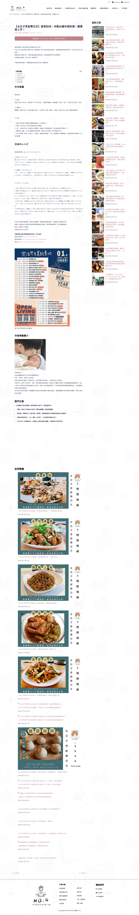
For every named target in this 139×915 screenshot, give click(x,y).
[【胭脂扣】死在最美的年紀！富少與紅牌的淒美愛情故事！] (36, 793)
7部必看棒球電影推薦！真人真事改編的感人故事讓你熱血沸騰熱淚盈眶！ (115, 199)
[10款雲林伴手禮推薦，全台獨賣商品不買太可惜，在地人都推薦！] (98, 240)
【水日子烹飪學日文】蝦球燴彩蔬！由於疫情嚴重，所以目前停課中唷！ (39, 809)
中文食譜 (19, 74)
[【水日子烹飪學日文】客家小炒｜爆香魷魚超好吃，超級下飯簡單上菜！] (50, 675)
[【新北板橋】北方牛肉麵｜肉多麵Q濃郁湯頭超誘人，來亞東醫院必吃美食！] (98, 175)
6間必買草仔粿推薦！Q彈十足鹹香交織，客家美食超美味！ (114, 186)
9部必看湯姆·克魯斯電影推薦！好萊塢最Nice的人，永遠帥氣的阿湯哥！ (115, 55)
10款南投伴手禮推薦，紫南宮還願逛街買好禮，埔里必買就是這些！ (115, 160)
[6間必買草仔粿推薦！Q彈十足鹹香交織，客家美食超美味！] (98, 188)
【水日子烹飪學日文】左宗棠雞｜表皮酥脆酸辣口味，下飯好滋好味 (38, 557)
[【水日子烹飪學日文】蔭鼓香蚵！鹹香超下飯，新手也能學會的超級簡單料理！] (42, 716)
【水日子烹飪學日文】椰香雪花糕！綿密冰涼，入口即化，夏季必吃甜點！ (40, 784)
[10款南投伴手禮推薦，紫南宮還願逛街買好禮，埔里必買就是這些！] (98, 162)
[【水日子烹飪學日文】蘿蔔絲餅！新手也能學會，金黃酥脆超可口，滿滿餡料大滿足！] (50, 748)
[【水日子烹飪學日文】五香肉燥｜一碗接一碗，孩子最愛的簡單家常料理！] (40, 704)
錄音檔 (39, 62)
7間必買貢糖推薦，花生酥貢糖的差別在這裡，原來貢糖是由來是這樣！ (115, 225)
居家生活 (115, 8)
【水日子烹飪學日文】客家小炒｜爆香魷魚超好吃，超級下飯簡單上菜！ (39, 695)
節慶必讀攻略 (104, 8)
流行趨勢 (124, 8)
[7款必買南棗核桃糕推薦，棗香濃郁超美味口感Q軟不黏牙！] (98, 71)
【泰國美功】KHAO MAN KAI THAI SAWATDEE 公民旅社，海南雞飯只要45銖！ (115, 277)
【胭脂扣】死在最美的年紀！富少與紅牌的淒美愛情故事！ (35, 797)
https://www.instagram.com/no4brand (32, 242)
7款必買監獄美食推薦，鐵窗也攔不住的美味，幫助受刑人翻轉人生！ (115, 42)
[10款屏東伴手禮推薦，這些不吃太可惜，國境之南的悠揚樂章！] (98, 214)
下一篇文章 (83, 873)
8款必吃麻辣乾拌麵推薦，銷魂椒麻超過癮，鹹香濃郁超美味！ (115, 94)
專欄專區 (93, 8)
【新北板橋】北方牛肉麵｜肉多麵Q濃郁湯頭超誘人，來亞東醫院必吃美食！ (115, 173)
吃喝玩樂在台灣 (70, 8)
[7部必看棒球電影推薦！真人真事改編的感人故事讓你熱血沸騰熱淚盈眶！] (98, 201)
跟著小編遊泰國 (83, 8)
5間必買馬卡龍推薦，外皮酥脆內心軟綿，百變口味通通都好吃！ (115, 120)
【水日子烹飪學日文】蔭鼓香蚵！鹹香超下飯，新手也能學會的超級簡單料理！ (41, 720)
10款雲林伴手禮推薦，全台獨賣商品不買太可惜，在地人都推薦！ (115, 238)
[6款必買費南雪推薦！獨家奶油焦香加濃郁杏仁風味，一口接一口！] (98, 253)
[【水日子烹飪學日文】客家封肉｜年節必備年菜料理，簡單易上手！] (50, 628)
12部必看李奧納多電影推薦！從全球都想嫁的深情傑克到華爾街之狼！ (115, 264)
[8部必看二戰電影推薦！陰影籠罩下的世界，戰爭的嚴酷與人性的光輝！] (98, 136)
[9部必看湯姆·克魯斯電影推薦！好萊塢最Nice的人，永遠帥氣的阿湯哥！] (98, 58)
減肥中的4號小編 (59, 38)
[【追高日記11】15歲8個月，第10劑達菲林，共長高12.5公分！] (98, 32)
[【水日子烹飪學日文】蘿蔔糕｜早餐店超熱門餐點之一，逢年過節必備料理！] (50, 490)
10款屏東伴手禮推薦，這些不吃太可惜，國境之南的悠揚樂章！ (115, 212)
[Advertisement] (49, 447)
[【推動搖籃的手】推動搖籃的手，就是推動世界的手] (34, 842)
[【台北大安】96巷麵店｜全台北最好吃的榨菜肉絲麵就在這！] (98, 149)
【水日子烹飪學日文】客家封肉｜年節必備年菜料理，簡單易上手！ (38, 649)
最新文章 (49, 8)
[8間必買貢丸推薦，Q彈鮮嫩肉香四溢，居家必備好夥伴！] (98, 110)
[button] (109, 2)
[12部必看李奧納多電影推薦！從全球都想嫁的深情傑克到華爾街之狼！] (98, 266)
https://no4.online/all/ (30, 236)
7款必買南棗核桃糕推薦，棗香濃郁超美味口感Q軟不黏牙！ (114, 68)
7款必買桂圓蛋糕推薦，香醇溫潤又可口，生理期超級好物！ (114, 81)
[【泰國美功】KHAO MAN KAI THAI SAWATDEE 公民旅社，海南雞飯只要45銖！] (98, 280)
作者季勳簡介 (21, 78)
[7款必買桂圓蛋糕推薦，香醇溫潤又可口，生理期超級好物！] (98, 84)
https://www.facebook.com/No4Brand (33, 239)
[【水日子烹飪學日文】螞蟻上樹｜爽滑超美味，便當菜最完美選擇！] (50, 582)
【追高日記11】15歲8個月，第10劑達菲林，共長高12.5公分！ (115, 29)
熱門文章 (19, 80)
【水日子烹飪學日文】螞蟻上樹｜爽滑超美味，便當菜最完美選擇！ (38, 603)
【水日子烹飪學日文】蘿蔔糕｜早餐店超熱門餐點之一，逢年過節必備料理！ (40, 511)
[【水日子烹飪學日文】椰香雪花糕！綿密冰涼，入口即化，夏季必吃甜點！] (40, 780)
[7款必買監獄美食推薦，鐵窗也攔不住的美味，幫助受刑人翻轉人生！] (98, 45)
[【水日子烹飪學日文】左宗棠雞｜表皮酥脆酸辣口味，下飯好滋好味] (50, 536)
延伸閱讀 (19, 82)
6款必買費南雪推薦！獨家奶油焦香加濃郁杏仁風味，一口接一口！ (115, 251)
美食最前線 (58, 8)
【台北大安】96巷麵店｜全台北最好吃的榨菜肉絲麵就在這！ (115, 147)
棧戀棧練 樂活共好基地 (21, 229)
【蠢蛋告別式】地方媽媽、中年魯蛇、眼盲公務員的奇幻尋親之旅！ (38, 858)
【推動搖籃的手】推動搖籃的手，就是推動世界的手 (33, 846)
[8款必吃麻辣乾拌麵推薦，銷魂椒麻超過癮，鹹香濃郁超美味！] (98, 97)
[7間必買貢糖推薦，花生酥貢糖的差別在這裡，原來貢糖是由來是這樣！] (98, 227)
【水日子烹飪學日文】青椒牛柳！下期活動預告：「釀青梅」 (35, 821)
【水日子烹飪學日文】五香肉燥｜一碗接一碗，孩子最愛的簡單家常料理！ (40, 707)
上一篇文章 (15, 873)
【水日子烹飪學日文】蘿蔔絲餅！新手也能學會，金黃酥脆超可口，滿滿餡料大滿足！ (43, 772)
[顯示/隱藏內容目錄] (80, 71)
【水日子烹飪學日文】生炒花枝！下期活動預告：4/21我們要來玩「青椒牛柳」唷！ (42, 833)
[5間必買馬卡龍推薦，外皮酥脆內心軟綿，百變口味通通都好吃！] (98, 123)
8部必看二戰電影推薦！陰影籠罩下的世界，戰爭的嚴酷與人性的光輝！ (115, 133)
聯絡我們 (100, 885)
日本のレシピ (21, 76)
